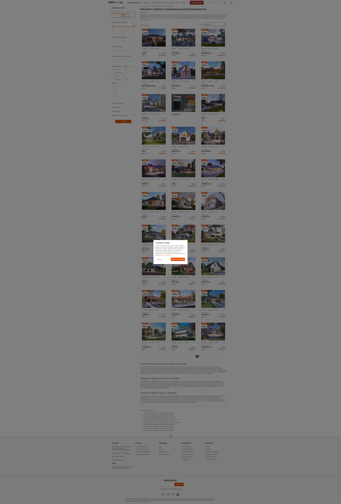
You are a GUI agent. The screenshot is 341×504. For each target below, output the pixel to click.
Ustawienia (159, 259)
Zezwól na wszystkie (178, 259)
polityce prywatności (165, 255)
